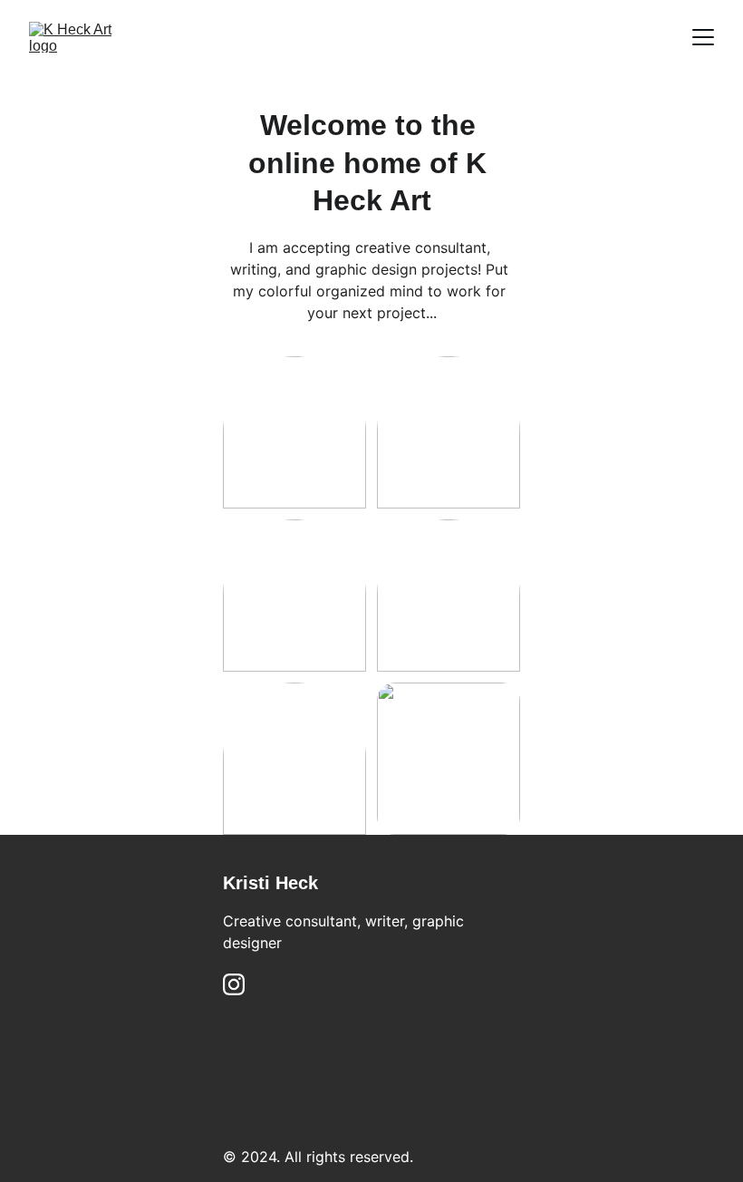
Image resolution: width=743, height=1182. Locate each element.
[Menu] (703, 37)
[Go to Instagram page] (234, 984)
